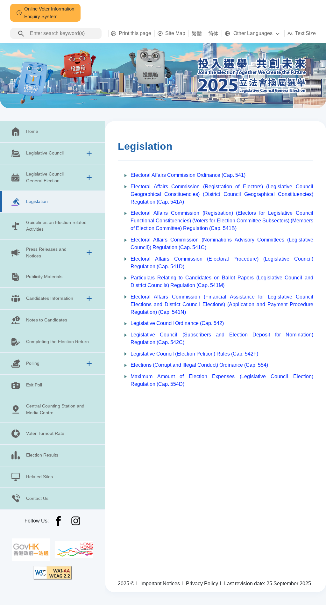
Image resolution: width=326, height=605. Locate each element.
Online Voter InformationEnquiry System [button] (49, 12)
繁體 (197, 33)
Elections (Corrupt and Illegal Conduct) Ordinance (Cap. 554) (199, 365)
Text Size (305, 33)
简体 (213, 33)
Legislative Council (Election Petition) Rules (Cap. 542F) (194, 354)
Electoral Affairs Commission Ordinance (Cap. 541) (188, 175)
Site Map (175, 33)
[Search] (21, 33)
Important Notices (160, 583)
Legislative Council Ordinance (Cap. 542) (177, 323)
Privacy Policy (202, 583)
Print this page (135, 33)
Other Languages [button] (253, 33)
